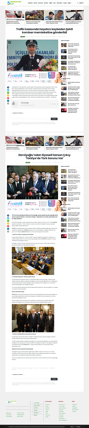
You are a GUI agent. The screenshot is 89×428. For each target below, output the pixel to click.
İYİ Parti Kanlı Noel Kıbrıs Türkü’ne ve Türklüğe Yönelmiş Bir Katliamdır (74, 99)
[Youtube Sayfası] (13, 408)
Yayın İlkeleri (8, 414)
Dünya (35, 3)
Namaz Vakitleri (62, 408)
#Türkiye (42, 368)
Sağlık (50, 3)
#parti (37, 368)
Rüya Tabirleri (75, 409)
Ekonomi (40, 3)
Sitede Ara (74, 404)
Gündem (30, 3)
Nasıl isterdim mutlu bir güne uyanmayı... (73, 104)
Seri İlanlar (61, 416)
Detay (72, 426)
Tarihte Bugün (62, 413)
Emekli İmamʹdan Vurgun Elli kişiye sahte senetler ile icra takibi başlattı (74, 88)
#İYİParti (14, 368)
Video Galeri (37, 405)
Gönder (54, 118)
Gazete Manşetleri (63, 420)
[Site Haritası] (20, 408)
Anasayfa (9, 8)
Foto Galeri (36, 403)
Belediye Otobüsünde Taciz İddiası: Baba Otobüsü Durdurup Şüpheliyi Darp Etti (73, 110)
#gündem (14, 369)
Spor (54, 3)
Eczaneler (61, 409)
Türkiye (26, 230)
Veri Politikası (9, 416)
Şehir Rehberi (62, 418)
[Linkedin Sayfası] (16, 408)
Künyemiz (36, 412)
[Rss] (18, 408)
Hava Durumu (62, 404)
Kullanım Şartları (20, 413)
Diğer (69, 3)
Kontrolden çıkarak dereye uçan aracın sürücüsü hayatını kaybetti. (73, 51)
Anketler (74, 406)
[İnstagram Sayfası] (11, 408)
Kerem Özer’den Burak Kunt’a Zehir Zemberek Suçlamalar (73, 45)
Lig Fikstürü (61, 411)
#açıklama (52, 368)
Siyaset (46, 3)
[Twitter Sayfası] (9, 408)
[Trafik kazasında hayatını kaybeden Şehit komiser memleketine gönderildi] (32, 55)
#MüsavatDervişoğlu (21, 368)
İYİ (12, 228)
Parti (14, 228)
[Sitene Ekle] (23, 408)
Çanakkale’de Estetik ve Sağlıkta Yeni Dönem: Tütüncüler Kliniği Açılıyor (74, 73)
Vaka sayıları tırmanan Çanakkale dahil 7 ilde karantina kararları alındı (74, 94)
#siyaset (47, 368)
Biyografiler (74, 408)
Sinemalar (61, 415)
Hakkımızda (8, 413)
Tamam (78, 426)
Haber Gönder (20, 416)
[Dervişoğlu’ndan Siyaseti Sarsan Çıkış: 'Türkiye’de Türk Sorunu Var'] (32, 182)
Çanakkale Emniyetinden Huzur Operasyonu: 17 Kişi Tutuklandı (74, 57)
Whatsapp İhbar (20, 414)
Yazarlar (36, 407)
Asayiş (65, 3)
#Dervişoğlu (29, 368)
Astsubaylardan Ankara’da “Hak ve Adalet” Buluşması (72, 68)
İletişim (35, 415)
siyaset (55, 222)
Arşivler (35, 410)
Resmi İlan (59, 3)
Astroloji (74, 411)
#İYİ (34, 368)
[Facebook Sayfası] (6, 408)
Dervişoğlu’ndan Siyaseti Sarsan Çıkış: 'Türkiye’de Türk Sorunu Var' (74, 63)
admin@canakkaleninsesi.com (27, 105)
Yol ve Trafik (61, 406)
